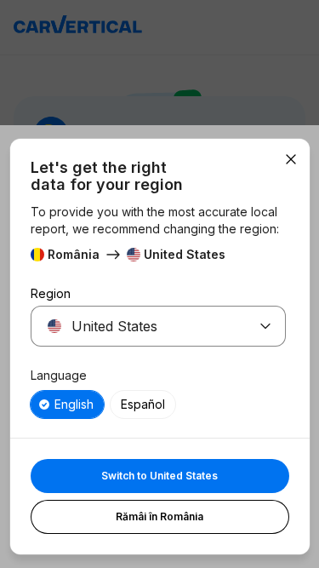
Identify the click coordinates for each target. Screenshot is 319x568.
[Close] (291, 159)
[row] (67, 404)
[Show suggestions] (265, 326)
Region (51, 293)
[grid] (158, 404)
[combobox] (138, 326)
